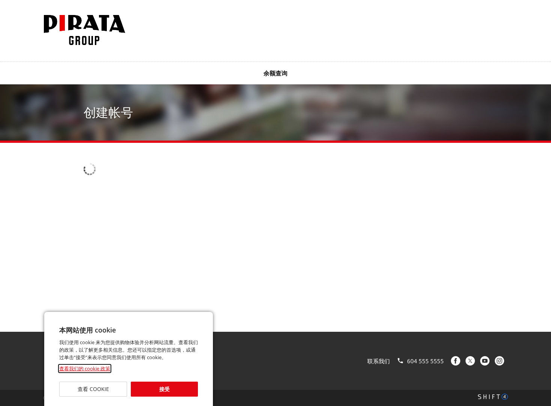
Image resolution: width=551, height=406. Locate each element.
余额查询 (275, 73)
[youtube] (485, 361)
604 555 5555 (425, 361)
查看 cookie (93, 389)
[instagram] (499, 361)
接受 (164, 389)
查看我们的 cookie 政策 (84, 368)
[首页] (84, 29)
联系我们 (378, 361)
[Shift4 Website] (493, 397)
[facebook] (455, 361)
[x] (470, 361)
